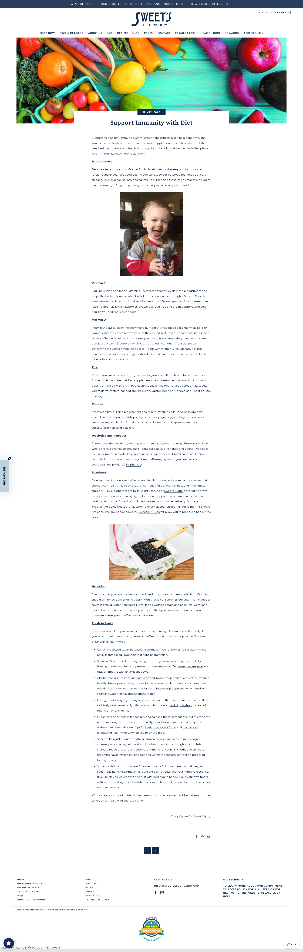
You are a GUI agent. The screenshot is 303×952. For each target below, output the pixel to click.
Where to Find (27, 887)
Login (263, 12)
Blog (89, 887)
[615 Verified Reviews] (151, 943)
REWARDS (232, 33)
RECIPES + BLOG (128, 33)
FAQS (20, 895)
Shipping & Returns (31, 899)
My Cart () (282, 12)
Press (89, 891)
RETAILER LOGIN (186, 33)
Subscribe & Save (29, 883)
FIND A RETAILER (71, 33)
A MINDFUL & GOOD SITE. (77, 910)
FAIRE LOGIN (211, 33)
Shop (20, 879)
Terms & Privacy (97, 899)
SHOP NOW (47, 33)
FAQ (109, 33)
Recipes (91, 883)
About (90, 879)
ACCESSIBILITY (253, 33)
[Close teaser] (10, 459)
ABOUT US (95, 33)
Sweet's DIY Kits (149, 512)
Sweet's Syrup (173, 490)
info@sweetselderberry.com (176, 885)
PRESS (148, 33)
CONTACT (163, 33)
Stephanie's (133, 464)
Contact (91, 895)
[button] (4, 476)
